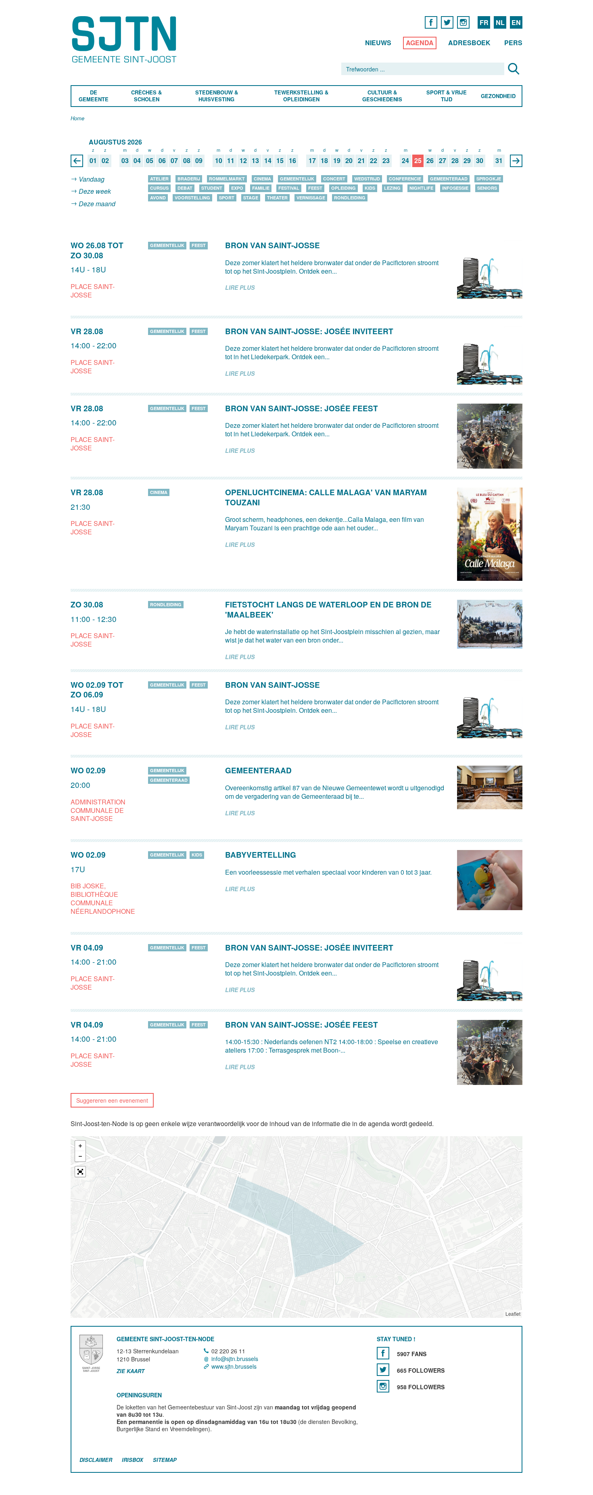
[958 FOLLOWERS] (383, 1386)
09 (199, 161)
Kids (370, 188)
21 (361, 161)
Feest (315, 188)
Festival (288, 188)
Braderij (188, 179)
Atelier (159, 179)
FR (484, 22)
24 (405, 161)
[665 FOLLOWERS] (383, 1369)
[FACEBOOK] (431, 22)
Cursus (159, 188)
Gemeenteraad (449, 179)
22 (373, 161)
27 (442, 161)
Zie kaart (130, 1371)
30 (479, 161)
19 (336, 161)
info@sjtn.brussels (234, 1358)
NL (500, 22)
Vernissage (310, 198)
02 (105, 161)
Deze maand (97, 203)
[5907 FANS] (383, 1353)
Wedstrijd (367, 179)
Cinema (262, 179)
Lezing (392, 188)
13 (255, 161)
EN (516, 22)
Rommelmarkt (227, 179)
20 (349, 161)
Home (77, 118)
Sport (226, 198)
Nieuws (378, 42)
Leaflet (512, 1313)
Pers (513, 42)
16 (292, 161)
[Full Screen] (80, 1171)
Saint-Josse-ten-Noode (126, 39)
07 (174, 161)
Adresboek (469, 42)
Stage (250, 198)
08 (186, 161)
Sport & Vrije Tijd (446, 96)
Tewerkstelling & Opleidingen (301, 96)
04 (137, 161)
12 (243, 161)
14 (267, 161)
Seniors (487, 188)
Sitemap (165, 1460)
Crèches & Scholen (146, 96)
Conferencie (405, 179)
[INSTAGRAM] (463, 22)
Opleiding (343, 188)
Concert (334, 179)
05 (149, 161)
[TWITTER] (447, 22)
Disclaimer (95, 1460)
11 (230, 161)
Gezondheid (498, 96)
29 (467, 161)
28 (455, 161)
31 (499, 161)
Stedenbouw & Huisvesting (216, 96)
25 (418, 161)
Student (211, 188)
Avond (158, 198)
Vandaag (91, 179)
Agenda (420, 42)
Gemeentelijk (297, 179)
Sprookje (488, 179)
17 (312, 161)
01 (93, 161)
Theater (277, 198)
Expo (237, 188)
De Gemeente (94, 96)
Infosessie (455, 188)
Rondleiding (349, 198)
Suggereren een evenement (112, 1100)
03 (125, 161)
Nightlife (421, 188)
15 (280, 161)
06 (162, 161)
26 (430, 161)
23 (386, 161)
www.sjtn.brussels (234, 1367)
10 (218, 161)
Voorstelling (192, 198)
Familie (260, 188)
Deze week (95, 191)
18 (324, 161)
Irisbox (132, 1460)
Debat (184, 188)
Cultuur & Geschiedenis (382, 96)
